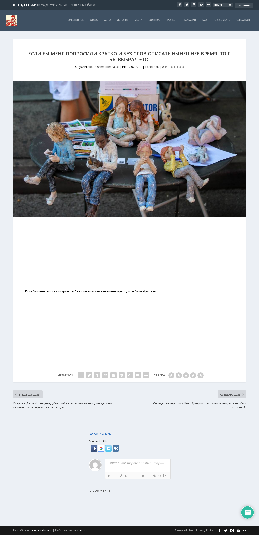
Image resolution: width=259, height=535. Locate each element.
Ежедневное (76, 20)
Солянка (154, 20)
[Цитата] (143, 475)
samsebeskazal (108, 67)
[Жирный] (109, 475)
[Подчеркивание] (120, 475)
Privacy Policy (205, 530)
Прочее (170, 20)
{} (159, 475)
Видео (94, 20)
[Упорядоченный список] (132, 475)
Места (138, 20)
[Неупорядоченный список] (137, 475)
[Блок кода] (149, 475)
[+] (165, 475)
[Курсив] (115, 475)
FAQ (204, 20)
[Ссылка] (154, 475)
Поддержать (221, 20)
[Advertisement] (129, 255)
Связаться (243, 20)
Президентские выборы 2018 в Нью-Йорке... (67, 5)
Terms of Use (184, 530)
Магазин (190, 20)
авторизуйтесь (100, 434)
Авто (107, 20)
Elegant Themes (42, 530)
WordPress (80, 530)
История (122, 20)
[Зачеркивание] (126, 475)
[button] (94, 450)
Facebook (152, 67)
